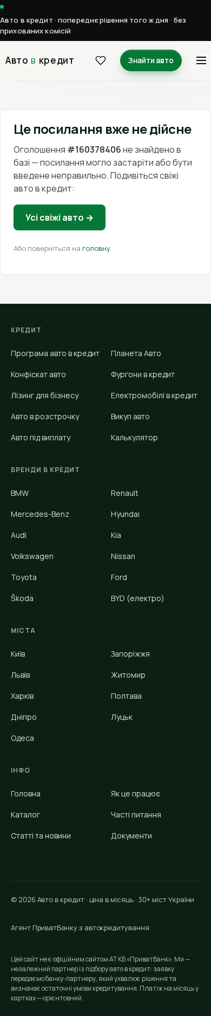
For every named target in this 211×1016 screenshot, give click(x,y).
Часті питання (136, 814)
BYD (137, 598)
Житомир (128, 675)
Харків (22, 696)
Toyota (24, 577)
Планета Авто (136, 353)
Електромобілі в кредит (154, 395)
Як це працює (135, 793)
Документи (131, 835)
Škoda (22, 598)
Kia (116, 535)
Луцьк (122, 717)
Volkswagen (32, 556)
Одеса (22, 738)
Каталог (25, 814)
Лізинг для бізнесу (44, 395)
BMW (20, 493)
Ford (119, 577)
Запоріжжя (130, 654)
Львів (20, 675)
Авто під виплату (40, 437)
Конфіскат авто (38, 374)
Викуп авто (130, 416)
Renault (125, 493)
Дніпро (24, 717)
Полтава (126, 696)
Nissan (123, 556)
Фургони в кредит (143, 374)
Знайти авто (151, 60)
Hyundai (125, 514)
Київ (18, 654)
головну (96, 248)
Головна (26, 793)
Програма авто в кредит (55, 353)
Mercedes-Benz (40, 514)
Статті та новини (41, 835)
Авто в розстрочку (45, 416)
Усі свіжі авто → (59, 217)
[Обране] (101, 60)
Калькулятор (134, 437)
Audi (19, 535)
